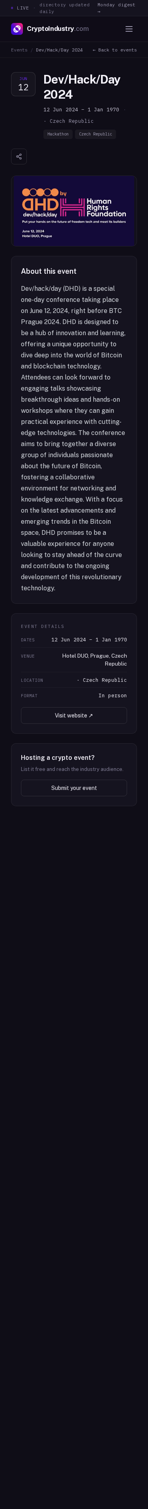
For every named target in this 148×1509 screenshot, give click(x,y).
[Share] (19, 156)
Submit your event (74, 788)
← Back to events (115, 50)
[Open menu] (129, 29)
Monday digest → (116, 8)
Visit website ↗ (74, 715)
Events (19, 50)
